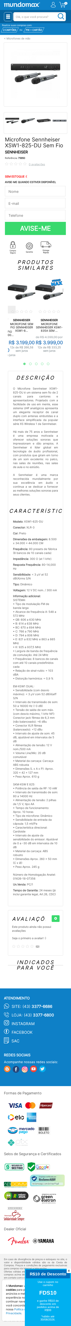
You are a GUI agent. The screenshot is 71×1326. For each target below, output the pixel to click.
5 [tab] (46, 364)
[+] (56, 918)
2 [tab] (28, 364)
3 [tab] (34, 364)
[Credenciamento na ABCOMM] (17, 1185)
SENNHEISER (16, 152)
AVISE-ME (35, 228)
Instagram (23, 1023)
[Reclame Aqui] (48, 1182)
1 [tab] (22, 364)
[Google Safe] (40, 1168)
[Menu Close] (8, 16)
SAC (15, 1041)
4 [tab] (40, 364)
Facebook (22, 1032)
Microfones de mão (18, 38)
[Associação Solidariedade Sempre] (15, 1215)
